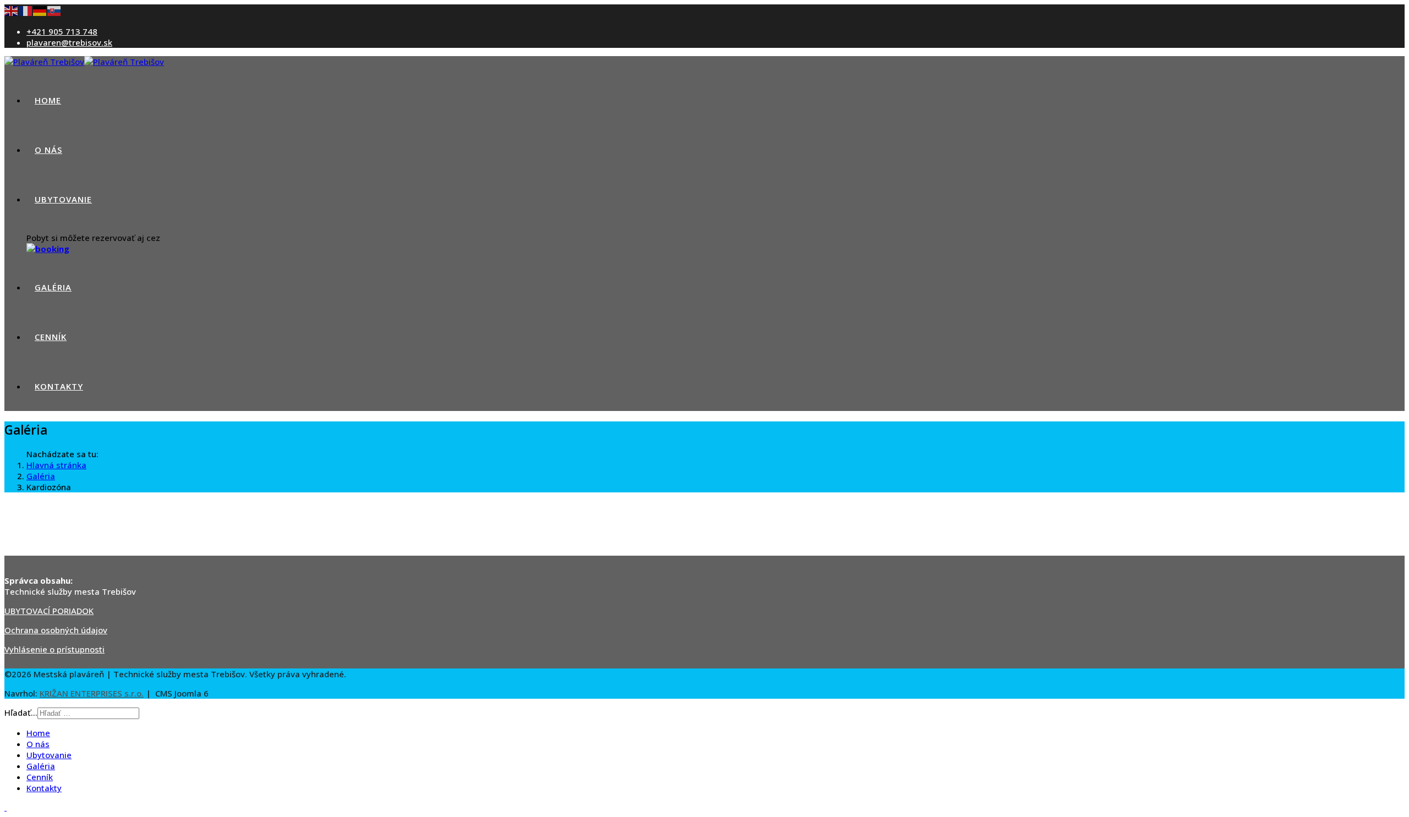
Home (48, 100)
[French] (26, 9)
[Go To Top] (5, 807)
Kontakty (59, 386)
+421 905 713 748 (61, 31)
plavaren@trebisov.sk (69, 42)
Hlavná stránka (56, 464)
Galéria (53, 287)
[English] (11, 9)
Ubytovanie (63, 199)
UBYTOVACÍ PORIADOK (49, 610)
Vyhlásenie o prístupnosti (54, 649)
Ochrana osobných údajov (55, 629)
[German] (40, 9)
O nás (48, 149)
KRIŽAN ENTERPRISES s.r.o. (92, 693)
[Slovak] (54, 9)
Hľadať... (20, 712)
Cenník (51, 336)
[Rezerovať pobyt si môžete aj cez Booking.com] (47, 248)
